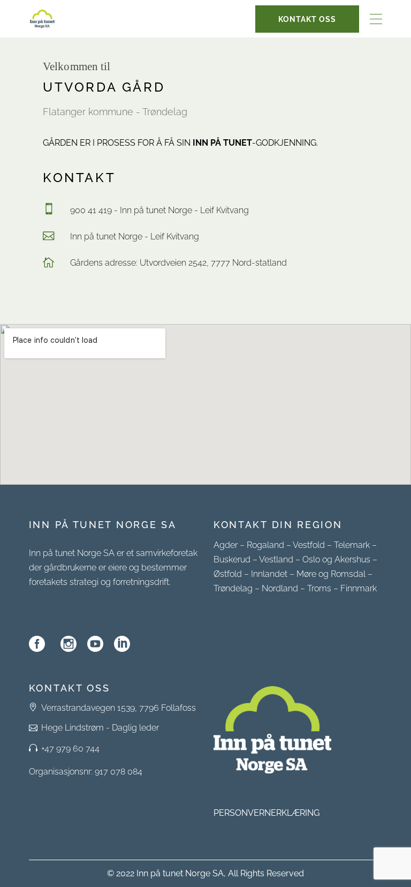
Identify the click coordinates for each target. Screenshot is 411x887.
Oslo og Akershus (336, 559)
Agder (226, 545)
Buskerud (232, 559)
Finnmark (358, 588)
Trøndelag (233, 588)
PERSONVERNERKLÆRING (266, 813)
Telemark (352, 545)
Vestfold (309, 545)
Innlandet (269, 574)
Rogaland (265, 545)
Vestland (276, 559)
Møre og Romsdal (331, 574)
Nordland (280, 588)
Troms (319, 588)
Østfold (228, 574)
